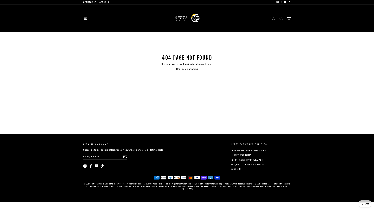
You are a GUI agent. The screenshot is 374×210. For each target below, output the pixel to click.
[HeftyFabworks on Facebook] (90, 166)
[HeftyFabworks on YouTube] (96, 166)
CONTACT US (89, 2)
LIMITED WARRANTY (241, 155)
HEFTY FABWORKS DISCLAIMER (247, 160)
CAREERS (236, 169)
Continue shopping (187, 68)
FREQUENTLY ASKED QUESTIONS (247, 164)
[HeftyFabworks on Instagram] (85, 166)
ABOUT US (104, 2)
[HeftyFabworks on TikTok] (102, 166)
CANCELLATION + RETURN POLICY (248, 150)
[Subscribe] (125, 157)
